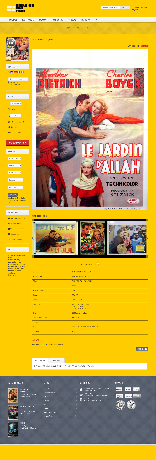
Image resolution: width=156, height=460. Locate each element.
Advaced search (49, 393)
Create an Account (17, 132)
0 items (13, 109)
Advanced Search (17, 122)
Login (45, 404)
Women (78, 28)
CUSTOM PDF (85, 19)
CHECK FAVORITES (18, 142)
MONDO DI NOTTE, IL (27, 408)
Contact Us (15, 234)
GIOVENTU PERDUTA (24, 390)
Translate (16, 84)
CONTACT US (58, 19)
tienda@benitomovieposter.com (95, 395)
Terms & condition (50, 412)
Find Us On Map (89, 390)
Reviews (14, 127)
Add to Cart (142, 348)
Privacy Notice (15, 224)
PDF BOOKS (72, 19)
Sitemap (46, 408)
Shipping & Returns (18, 218)
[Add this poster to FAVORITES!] (97, 263)
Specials (47, 389)
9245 (86, 28)
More (28, 396)
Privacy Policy (48, 416)
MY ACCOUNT (44, 19)
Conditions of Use (17, 229)
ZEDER (22, 423)
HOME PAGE (13, 19)
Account (46, 400)
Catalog (69, 28)
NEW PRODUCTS (28, 19)
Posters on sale (16, 239)
